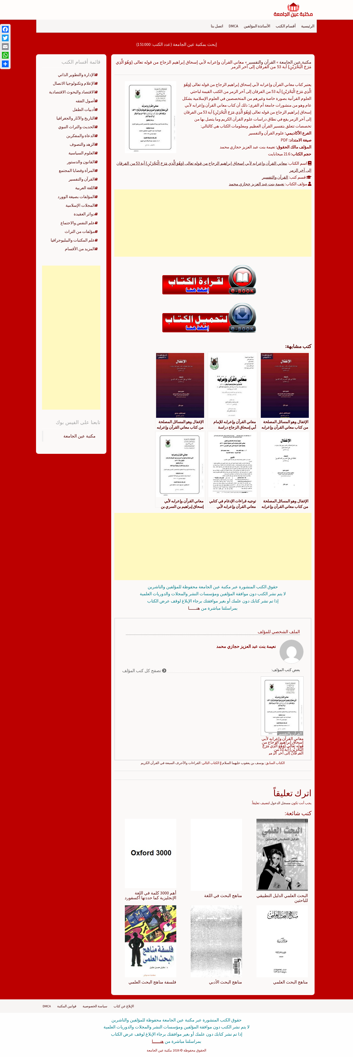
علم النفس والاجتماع (78, 222)
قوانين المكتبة (66, 1006)
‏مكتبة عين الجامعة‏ (79, 436)
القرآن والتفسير (261, 62)
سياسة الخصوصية (95, 1006)
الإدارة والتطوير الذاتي (76, 74)
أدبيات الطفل (84, 109)
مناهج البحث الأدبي (225, 982)
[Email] (5, 46)
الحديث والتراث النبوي (76, 126)
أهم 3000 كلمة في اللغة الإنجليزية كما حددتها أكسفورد (150, 895)
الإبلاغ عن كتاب (124, 1006)
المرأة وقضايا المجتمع (77, 170)
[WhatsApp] (5, 55)
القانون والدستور (81, 161)
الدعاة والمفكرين (80, 135)
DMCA (233, 26)
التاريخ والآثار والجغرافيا (75, 118)
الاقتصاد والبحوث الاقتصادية (72, 92)
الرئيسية (307, 26)
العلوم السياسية (81, 153)
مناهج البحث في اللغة (223, 895)
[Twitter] (5, 38)
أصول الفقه (85, 100)
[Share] (5, 64)
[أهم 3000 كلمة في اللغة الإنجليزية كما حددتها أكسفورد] (150, 853)
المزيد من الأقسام (80, 248)
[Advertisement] (212, 223)
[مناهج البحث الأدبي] (216, 941)
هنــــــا (194, 608)
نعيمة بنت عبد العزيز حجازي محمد (256, 184)
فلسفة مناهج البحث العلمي (152, 982)
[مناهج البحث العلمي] (282, 941)
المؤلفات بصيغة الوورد (76, 196)
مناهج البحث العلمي (290, 982)
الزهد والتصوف (82, 144)
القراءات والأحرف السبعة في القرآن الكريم (171, 763)
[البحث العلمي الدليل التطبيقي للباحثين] (282, 854)
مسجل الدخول (280, 803)
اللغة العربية (85, 187)
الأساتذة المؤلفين (257, 26)
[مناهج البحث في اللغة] (216, 854)
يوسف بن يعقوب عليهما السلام (243, 763)
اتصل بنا (217, 26)
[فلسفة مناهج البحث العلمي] (150, 941)
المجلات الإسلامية (80, 205)
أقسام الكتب (286, 26)
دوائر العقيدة (84, 214)
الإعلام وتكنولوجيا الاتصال (74, 83)
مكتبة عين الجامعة (295, 62)
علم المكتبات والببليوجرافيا (73, 240)
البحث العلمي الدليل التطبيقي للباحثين (282, 898)
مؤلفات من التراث (80, 231)
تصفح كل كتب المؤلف (142, 670)
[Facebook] (5, 29)
